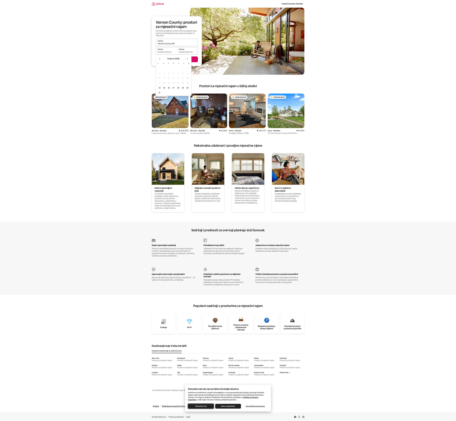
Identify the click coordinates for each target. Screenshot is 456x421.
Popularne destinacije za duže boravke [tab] (167, 351)
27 (173, 88)
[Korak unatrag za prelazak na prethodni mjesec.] (160, 58)
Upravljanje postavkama (255, 406)
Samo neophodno (228, 406)
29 (183, 88)
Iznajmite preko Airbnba (292, 4)
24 (159, 88)
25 (164, 88)
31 (159, 93)
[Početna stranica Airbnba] (158, 4)
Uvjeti (188, 417)
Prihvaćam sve (200, 406)
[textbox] (166, 51)
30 (187, 88)
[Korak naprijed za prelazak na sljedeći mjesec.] (187, 58)
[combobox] (177, 43)
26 (169, 88)
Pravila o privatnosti (176, 417)
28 (178, 88)
